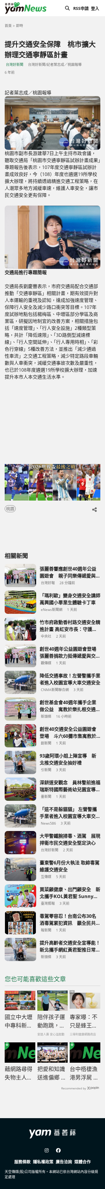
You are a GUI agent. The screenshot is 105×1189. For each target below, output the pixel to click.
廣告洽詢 (64, 1161)
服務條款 (22, 1161)
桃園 (10, 508)
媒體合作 (82, 1161)
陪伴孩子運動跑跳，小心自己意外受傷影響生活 (51, 1021)
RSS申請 (81, 8)
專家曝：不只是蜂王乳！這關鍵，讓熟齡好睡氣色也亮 (83, 1021)
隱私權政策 (43, 1161)
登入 (95, 8)
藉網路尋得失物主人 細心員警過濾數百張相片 (18, 1073)
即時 (19, 25)
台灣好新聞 (14, 64)
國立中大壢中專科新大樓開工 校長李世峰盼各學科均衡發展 (19, 1021)
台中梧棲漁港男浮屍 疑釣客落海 (84, 1073)
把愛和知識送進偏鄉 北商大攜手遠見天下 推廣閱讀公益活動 (51, 1073)
